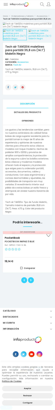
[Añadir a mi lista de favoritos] (48, 235)
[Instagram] (39, 354)
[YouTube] (31, 354)
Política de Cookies (11, 381)
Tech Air (17, 64)
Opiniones (27, 120)
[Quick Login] (48, 4)
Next (50, 35)
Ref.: (7, 59)
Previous (5, 35)
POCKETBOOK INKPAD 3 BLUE (19, 241)
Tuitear (15, 87)
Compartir (8, 87)
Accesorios (22, 62)
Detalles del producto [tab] (27, 112)
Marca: (9, 65)
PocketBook (12, 237)
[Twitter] (24, 354)
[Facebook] (16, 354)
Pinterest (23, 87)
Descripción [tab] (27, 103)
